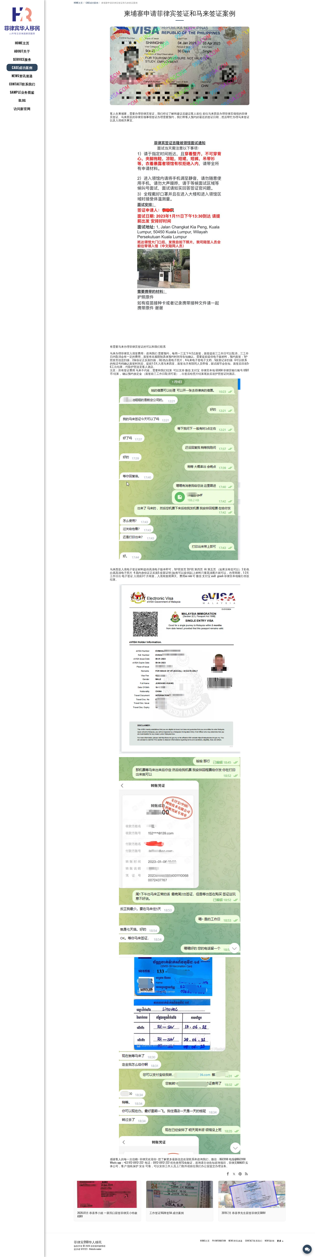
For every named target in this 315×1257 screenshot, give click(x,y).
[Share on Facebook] (228, 1173)
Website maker (95, 1249)
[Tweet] (234, 1173)
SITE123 (84, 1249)
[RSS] (246, 1173)
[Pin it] (240, 1173)
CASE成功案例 (92, 2)
